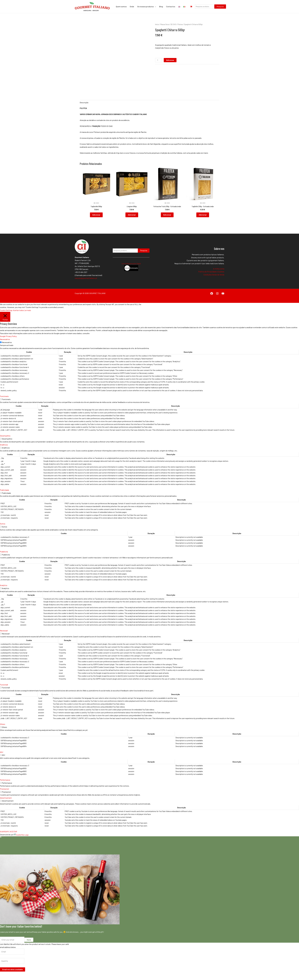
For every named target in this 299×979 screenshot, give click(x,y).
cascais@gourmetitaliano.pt (86, 278)
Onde (132, 6)
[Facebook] (211, 293)
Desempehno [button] (5, 436)
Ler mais (27, 310)
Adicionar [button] (96, 215)
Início (157, 24)
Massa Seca (164, 24)
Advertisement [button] (6, 798)
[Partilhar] (12, 974)
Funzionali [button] (4, 684)
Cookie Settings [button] (6, 310)
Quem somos (121, 6)
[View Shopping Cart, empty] (192, 6)
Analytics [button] (3, 585)
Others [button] (2, 724)
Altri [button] (1, 752)
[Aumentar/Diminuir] (2, 974)
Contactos (170, 6)
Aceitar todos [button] (18, 310)
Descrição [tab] (84, 102)
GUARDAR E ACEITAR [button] (8, 831)
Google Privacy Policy (8, 336)
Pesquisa (220, 6)
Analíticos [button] (4, 445)
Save (29, 940)
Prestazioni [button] (4, 789)
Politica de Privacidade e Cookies (211, 271)
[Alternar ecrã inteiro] (7, 974)
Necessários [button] (5, 339)
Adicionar (170, 60)
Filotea (180, 24)
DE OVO (173, 24)
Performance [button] (5, 780)
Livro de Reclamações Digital (131, 264)
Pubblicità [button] (4, 551)
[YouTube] (223, 293)
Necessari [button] (4, 630)
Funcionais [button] (4, 396)
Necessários (7, 342)
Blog (161, 6)
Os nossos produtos (145, 6)
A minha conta (218, 269)
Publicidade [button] (4, 490)
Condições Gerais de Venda (213, 274)
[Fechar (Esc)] (17, 974)
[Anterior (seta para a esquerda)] (2, 978)
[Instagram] (217, 293)
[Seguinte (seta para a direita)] (7, 978)
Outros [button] (2, 524)
